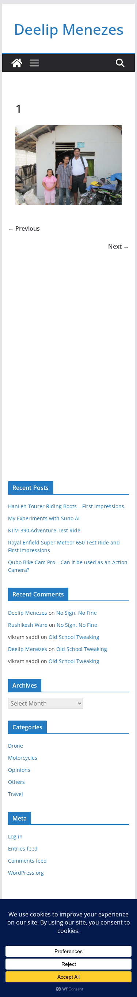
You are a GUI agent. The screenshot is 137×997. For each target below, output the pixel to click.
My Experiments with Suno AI (44, 518)
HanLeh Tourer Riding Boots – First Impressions (66, 506)
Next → (118, 246)
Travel (15, 793)
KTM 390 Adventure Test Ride (44, 530)
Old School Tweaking (74, 636)
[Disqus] (68, 354)
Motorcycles (22, 757)
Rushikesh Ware (27, 624)
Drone (15, 745)
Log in (15, 836)
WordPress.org (26, 872)
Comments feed (27, 860)
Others (16, 781)
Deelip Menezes (68, 29)
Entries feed (23, 848)
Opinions (19, 769)
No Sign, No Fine (76, 612)
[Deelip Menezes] (17, 63)
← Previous (24, 228)
